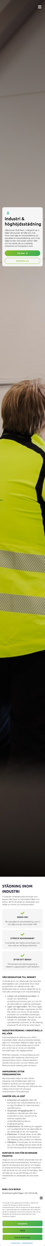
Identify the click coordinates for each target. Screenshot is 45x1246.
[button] (41, 1198)
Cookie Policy (15, 1243)
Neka (22, 1230)
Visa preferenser (22, 1237)
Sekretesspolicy (27, 1243)
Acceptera (22, 1223)
